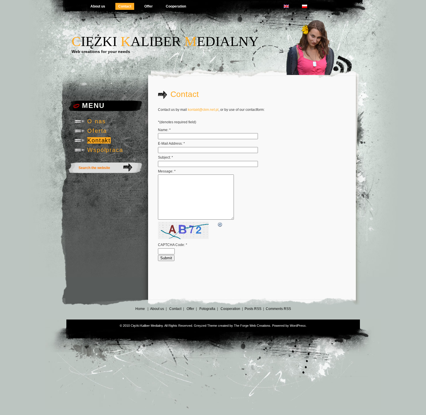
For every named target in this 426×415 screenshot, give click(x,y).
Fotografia (207, 309)
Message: (167, 171)
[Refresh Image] (220, 224)
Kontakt (99, 140)
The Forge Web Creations (252, 325)
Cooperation (176, 6)
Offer (148, 6)
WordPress (298, 325)
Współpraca (105, 150)
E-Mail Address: (171, 144)
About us (97, 6)
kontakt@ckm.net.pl (203, 110)
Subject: (165, 157)
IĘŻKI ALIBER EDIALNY (165, 41)
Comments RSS (278, 309)
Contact (124, 6)
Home (140, 309)
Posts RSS (253, 309)
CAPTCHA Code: (172, 245)
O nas (96, 121)
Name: (164, 130)
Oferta (97, 131)
